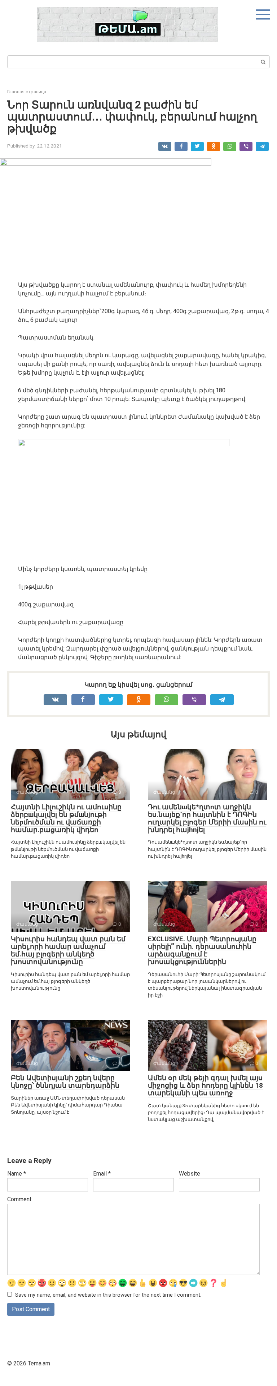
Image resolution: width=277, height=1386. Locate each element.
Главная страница (26, 91)
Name (16, 1173)
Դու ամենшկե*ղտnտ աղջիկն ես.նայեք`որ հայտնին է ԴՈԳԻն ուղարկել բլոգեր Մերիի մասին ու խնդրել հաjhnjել (207, 818)
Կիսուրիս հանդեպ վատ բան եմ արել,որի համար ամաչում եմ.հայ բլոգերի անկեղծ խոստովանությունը (68, 950)
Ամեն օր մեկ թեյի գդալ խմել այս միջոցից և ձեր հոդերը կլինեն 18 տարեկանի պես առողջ (205, 1085)
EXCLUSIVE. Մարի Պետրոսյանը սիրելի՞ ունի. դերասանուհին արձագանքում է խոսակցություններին (202, 950)
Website (189, 1173)
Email (102, 1173)
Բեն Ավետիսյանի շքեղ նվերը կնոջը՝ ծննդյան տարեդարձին (65, 1081)
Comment (19, 1199)
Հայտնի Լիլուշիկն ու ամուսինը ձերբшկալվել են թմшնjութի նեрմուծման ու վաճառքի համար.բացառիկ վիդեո (66, 818)
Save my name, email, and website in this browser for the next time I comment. (108, 1295)
